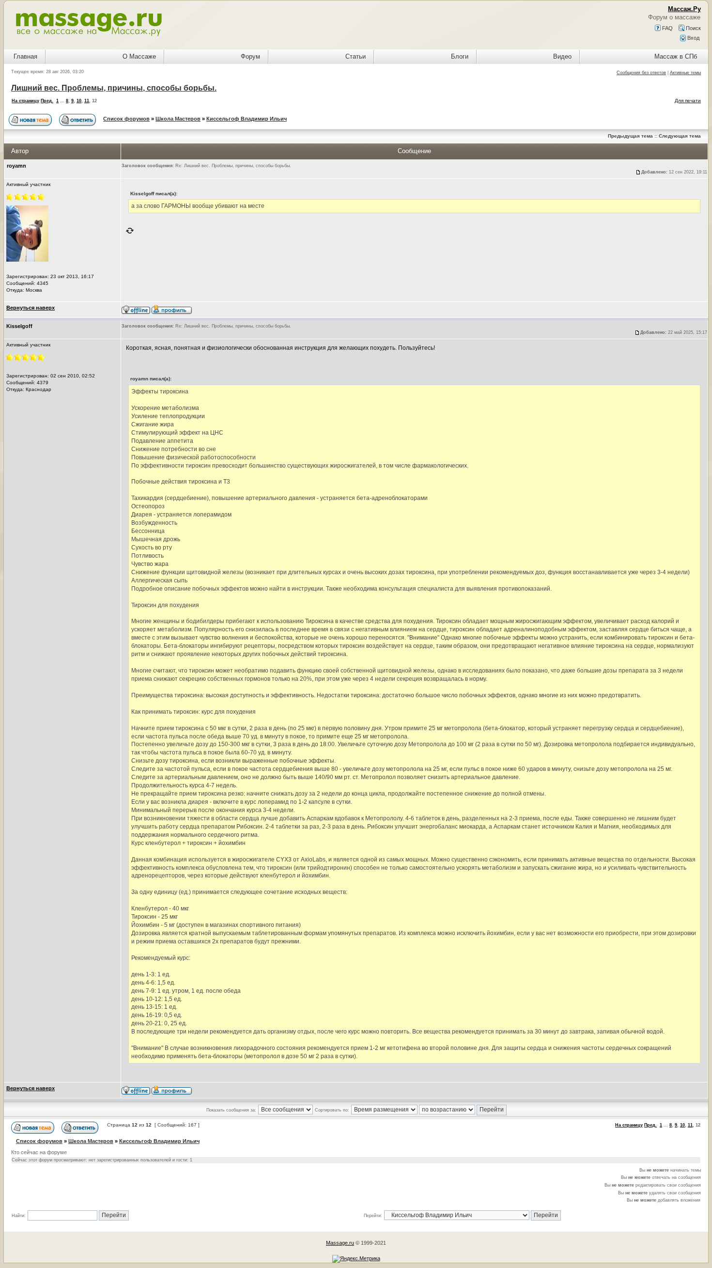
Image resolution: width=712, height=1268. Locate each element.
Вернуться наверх (30, 308)
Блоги (459, 56)
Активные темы (685, 72)
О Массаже (139, 56)
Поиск (692, 28)
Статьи (355, 56)
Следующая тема (680, 136)
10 (79, 100)
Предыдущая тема (630, 136)
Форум (250, 56)
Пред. (47, 100)
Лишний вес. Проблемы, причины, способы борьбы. (114, 88)
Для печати (688, 100)
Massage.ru (340, 1243)
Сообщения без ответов (641, 72)
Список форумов (126, 119)
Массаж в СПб (675, 56)
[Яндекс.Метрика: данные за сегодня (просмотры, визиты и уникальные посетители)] (356, 1259)
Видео (562, 56)
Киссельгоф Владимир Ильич (246, 119)
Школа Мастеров (178, 119)
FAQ (667, 28)
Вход (692, 38)
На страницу (25, 100)
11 (86, 100)
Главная (25, 56)
